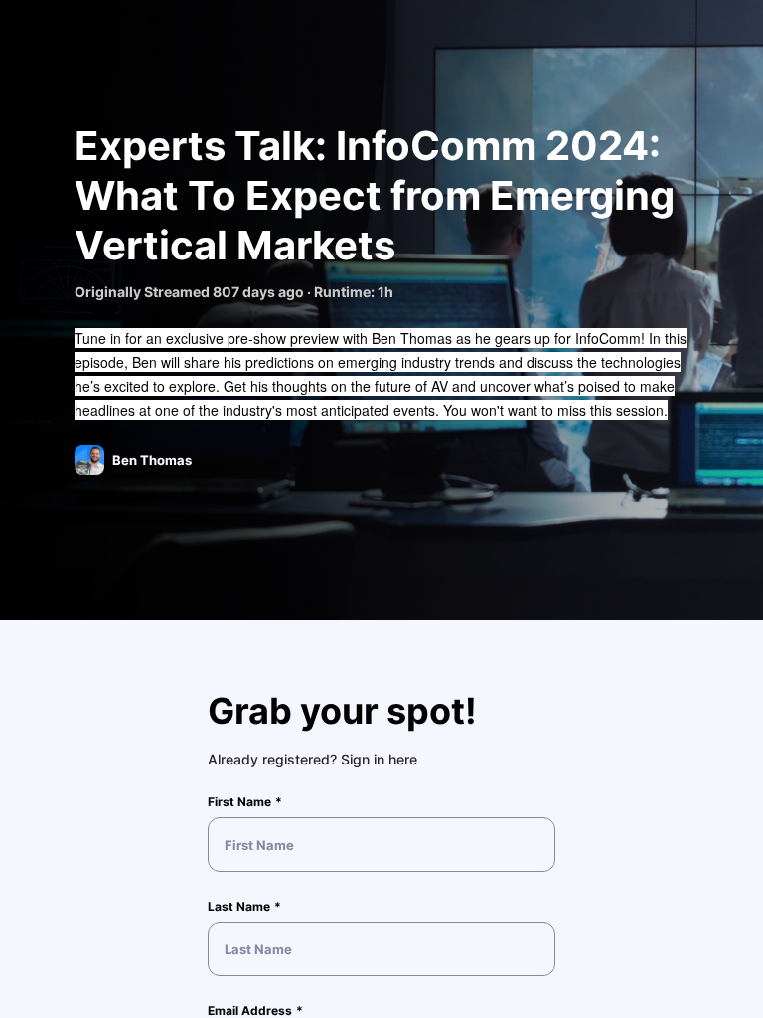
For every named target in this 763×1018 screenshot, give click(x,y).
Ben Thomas (152, 460)
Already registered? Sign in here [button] (312, 759)
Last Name (239, 906)
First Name (239, 801)
